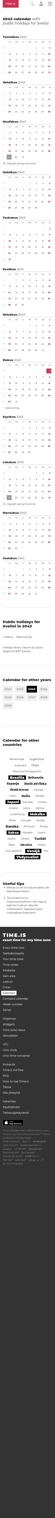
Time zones (10, 964)
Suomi (42, 832)
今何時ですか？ (32, 1156)
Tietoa (7, 1087)
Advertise (9, 1101)
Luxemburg (17, 814)
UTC (5, 1044)
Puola (40, 820)
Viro (46, 850)
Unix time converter (16, 1055)
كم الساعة (7, 1148)
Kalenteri (9, 993)
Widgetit (9, 1024)
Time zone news (14, 1030)
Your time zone (13, 959)
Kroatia (13, 808)
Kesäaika (9, 970)
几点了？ (26, 1141)
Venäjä (33, 851)
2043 (23, 37)
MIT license (23, 651)
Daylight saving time (18, 163)
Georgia (38, 789)
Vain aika (9, 976)
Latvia (26, 808)
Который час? (35, 1148)
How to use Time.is (16, 1081)
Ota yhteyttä (11, 1092)
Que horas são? (11, 1152)
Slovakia (27, 832)
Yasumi (26, 647)
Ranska (12, 826)
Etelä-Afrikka (35, 784)
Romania (29, 826)
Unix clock (10, 1050)
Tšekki (11, 844)
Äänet (7, 1010)
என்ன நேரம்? (21, 1159)
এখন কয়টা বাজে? (20, 1148)
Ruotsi (44, 826)
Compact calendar (15, 998)
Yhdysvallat (27, 857)
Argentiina (36, 759)
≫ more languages (13, 1163)
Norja (12, 820)
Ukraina (26, 845)
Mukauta (9, 1064)
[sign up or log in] (41, 5)
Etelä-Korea (19, 789)
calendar (26, 21)
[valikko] (50, 4)
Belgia (35, 765)
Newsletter (10, 1035)
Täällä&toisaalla (13, 953)
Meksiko (37, 814)
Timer (7, 987)
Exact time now (13, 947)
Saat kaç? (8, 1159)
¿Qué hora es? (10, 1145)
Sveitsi (43, 23)
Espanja (13, 783)
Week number (13, 1004)
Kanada (28, 802)
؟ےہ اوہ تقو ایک (36, 1159)
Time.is (11, 3)
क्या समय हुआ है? (39, 1141)
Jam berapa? (28, 1152)
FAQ (6, 1075)
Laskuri (8, 981)
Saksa (13, 832)
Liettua (39, 808)
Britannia (36, 777)
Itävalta (39, 795)
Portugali (26, 820)
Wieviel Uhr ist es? (13, 1156)
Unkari (41, 844)
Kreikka (42, 802)
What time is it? (11, 1141)
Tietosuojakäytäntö (16, 1112)
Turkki (40, 839)
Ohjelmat (9, 1018)
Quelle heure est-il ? (30, 1145)
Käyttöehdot (11, 1107)
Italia (26, 796)
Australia (20, 765)
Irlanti (12, 795)
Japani (13, 802)
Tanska (25, 838)
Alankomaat (16, 759)
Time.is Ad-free (13, 1070)
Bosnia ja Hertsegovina (27, 771)
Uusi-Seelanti (13, 850)
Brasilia (17, 777)
